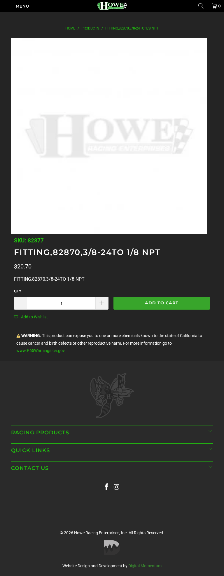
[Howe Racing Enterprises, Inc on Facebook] (106, 487)
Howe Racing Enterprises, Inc (100, 532)
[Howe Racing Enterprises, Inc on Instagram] (117, 487)
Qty (17, 291)
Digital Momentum (145, 565)
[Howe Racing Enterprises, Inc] (112, 6)
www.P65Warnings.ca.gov (40, 350)
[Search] (203, 5)
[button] (31, 317)
